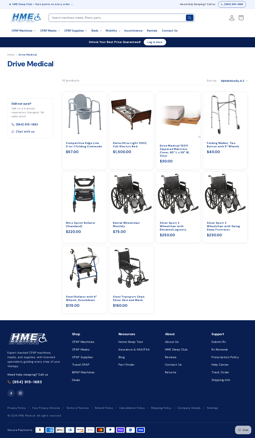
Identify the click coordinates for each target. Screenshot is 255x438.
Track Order (220, 372)
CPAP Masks (81, 349)
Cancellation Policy (132, 408)
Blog (122, 357)
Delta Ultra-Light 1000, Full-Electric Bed (130, 144)
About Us (172, 342)
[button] (96, 31)
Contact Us (173, 365)
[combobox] (117, 18)
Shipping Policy (161, 408)
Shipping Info (221, 380)
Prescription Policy (225, 357)
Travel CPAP (81, 365)
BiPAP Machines (83, 372)
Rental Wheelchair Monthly (126, 224)
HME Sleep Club (176, 349)
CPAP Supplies (82, 357)
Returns (170, 372)
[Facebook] (11, 393)
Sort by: (212, 80)
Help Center (220, 365)
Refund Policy (104, 408)
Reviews (171, 357)
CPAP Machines (83, 342)
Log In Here (154, 42)
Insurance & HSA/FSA (134, 349)
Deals (76, 380)
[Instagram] (20, 393)
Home (11, 54)
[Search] (189, 18)
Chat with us (25, 131)
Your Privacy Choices (46, 408)
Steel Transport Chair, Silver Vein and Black (129, 298)
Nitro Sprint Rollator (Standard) (80, 224)
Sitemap (212, 408)
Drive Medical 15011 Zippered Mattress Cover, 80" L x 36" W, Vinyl (175, 150)
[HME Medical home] (28, 338)
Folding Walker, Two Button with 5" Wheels (223, 144)
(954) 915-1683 (233, 4)
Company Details (189, 408)
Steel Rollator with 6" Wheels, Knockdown (81, 298)
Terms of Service (77, 408)
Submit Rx (219, 342)
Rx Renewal (220, 349)
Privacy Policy (16, 408)
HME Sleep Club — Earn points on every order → (42, 4)
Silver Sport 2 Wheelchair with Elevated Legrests (173, 226)
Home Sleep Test (131, 342)
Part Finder (127, 365)
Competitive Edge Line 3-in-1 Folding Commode (84, 144)
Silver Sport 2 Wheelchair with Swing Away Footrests (223, 226)
